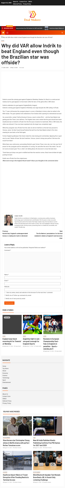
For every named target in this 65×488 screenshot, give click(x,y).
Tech (34, 437)
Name (6, 274)
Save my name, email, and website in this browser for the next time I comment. (29, 292)
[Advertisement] (32, 85)
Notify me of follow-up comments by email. (18, 295)
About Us (15, 1)
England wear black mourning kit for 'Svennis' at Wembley (12, 341)
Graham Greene (17, 447)
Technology (6, 378)
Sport (2, 40)
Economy (5, 373)
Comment (7, 250)
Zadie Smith (6, 67)
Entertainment (7, 382)
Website (6, 286)
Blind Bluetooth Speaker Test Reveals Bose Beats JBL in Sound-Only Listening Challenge (46, 477)
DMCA (30, 1)
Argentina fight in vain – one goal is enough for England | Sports (32, 341)
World (4, 371)
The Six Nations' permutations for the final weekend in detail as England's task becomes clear (48, 234)
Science (5, 375)
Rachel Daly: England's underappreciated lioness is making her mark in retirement (15, 233)
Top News (6, 368)
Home (4, 366)
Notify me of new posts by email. (15, 298)
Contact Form (23, 1)
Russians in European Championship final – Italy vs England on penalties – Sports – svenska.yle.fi (51, 344)
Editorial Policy (17, 4)
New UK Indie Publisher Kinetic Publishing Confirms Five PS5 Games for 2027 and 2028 (46, 442)
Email (6, 280)
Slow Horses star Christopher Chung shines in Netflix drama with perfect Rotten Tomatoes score (16, 442)
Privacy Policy (27, 4)
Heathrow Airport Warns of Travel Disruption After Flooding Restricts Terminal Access (16, 477)
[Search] (62, 32)
